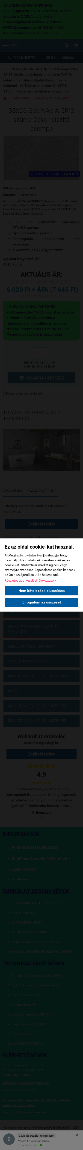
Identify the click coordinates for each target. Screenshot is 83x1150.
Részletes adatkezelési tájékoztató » (30, 580)
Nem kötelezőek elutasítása (41, 590)
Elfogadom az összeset (41, 602)
